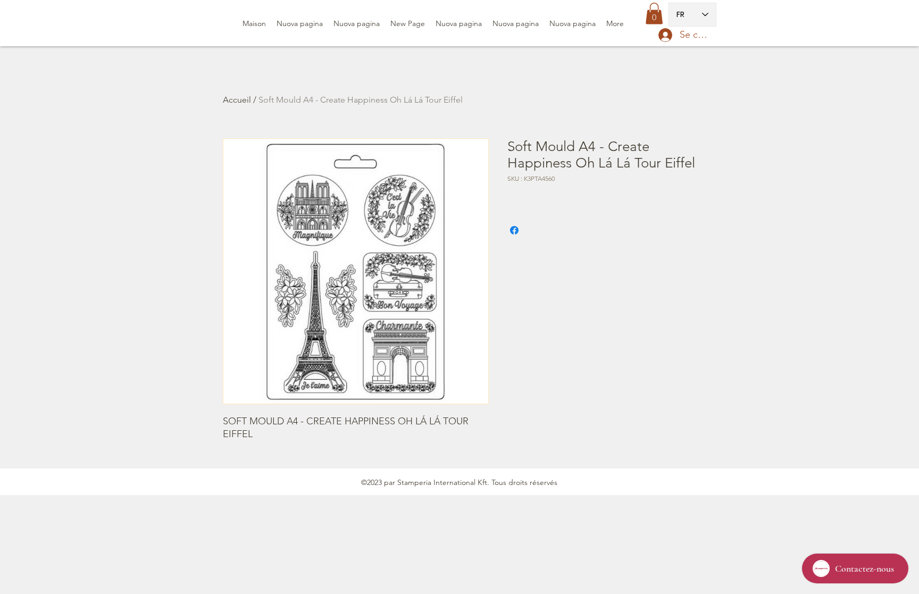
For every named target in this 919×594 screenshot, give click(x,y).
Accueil (237, 100)
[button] (654, 13)
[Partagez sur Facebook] (514, 230)
